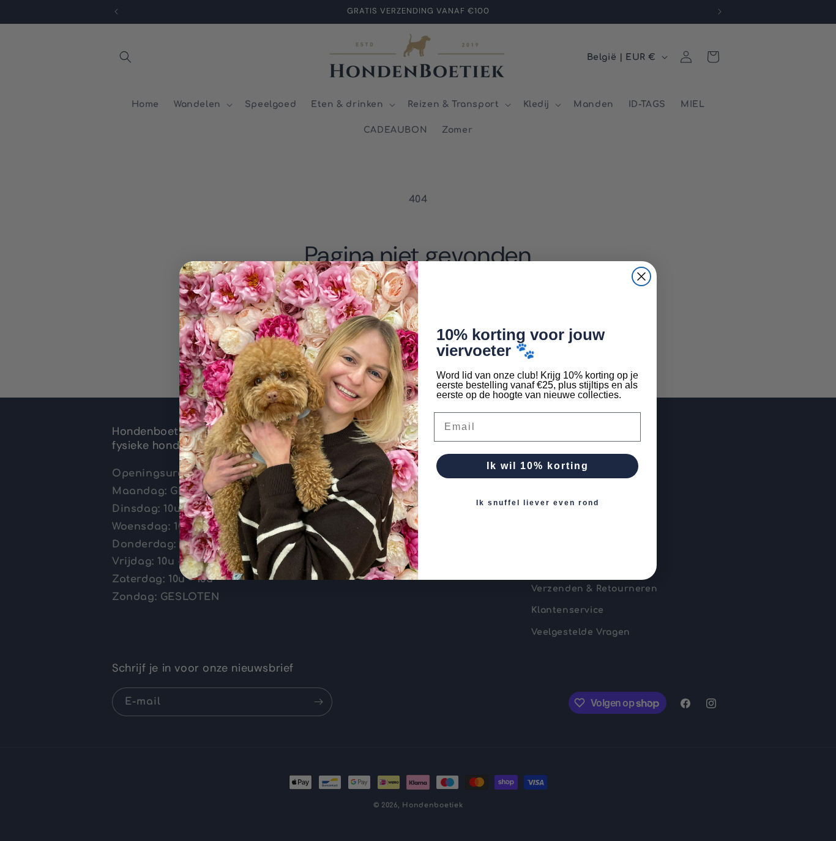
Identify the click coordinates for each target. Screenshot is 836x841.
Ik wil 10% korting (538, 466)
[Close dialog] (641, 276)
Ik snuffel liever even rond (537, 502)
